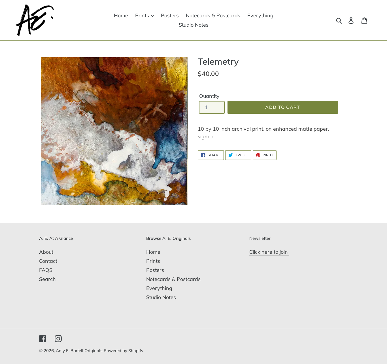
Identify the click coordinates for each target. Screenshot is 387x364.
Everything (159, 288)
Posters (155, 270)
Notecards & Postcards (173, 279)
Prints (153, 261)
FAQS (45, 270)
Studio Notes (161, 297)
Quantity (209, 96)
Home (153, 252)
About (46, 252)
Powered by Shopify (123, 350)
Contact (48, 261)
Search (47, 279)
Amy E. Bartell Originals (79, 350)
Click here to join (269, 252)
